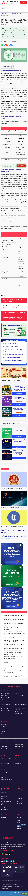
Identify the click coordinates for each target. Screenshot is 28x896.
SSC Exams (18, 761)
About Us (19, 817)
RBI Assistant (4, 807)
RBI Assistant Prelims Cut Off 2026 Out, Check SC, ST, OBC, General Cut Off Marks (14, 675)
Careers (21, 825)
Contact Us (19, 820)
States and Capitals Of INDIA (6, 780)
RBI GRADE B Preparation (4, 810)
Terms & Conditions (19, 886)
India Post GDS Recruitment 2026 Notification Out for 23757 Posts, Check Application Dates (14, 632)
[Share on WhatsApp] (2, 45)
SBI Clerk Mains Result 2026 (20, 705)
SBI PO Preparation (6, 792)
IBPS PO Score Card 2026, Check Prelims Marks (13, 624)
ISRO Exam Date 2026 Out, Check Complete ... (12, 507)
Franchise (19, 828)
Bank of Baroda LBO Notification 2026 (14, 354)
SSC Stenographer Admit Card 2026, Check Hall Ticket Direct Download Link (14, 616)
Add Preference (21, 165)
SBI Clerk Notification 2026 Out (12, 357)
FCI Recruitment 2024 (12, 13)
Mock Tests (3, 724)
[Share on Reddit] (7, 45)
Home (2, 13)
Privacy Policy (5, 888)
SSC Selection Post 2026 (5, 698)
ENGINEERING (20, 803)
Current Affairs (4, 744)
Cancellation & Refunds (7, 886)
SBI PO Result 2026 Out (10, 343)
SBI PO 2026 (18, 691)
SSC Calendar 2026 (6, 758)
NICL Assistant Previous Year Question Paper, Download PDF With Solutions (14, 641)
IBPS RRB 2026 (5, 713)
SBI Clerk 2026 (18, 693)
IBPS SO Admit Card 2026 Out (12, 346)
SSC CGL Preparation (4, 804)
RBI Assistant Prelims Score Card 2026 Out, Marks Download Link (14, 671)
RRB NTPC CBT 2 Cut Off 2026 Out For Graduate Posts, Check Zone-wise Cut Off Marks (13, 666)
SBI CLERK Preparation (4, 795)
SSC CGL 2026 (4, 690)
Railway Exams (18, 763)
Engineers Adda (19, 746)
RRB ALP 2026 (4, 772)
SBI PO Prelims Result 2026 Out (15, 325)
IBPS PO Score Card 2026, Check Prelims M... (12, 526)
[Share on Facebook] (10, 45)
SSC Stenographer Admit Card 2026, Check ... (12, 488)
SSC (18, 796)
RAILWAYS (19, 798)
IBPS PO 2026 (4, 708)
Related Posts (5, 469)
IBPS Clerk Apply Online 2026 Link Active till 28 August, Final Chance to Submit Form (14, 649)
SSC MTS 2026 (4, 695)
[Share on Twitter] (12, 45)
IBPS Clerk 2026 (5, 710)
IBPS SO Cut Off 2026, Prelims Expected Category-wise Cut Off (13, 636)
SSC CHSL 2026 (5, 693)
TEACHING (19, 801)
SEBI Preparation (5, 798)
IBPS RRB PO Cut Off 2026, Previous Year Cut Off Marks (14, 661)
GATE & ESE (4, 817)
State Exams (4, 746)
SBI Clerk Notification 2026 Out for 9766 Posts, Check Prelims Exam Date (14, 645)
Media (18, 822)
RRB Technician (5, 763)
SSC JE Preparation (6, 801)
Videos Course (4, 729)
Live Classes (4, 726)
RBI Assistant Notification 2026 (19, 712)
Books (2, 733)
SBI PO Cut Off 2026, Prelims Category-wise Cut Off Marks (14, 628)
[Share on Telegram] (5, 45)
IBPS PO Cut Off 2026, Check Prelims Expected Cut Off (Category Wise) (14, 657)
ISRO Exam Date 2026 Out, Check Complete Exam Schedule (14, 620)
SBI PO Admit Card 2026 (5, 705)
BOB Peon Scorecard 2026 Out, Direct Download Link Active (12, 653)
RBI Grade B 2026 (19, 695)
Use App (24, 2)
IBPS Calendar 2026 (6, 761)
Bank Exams (18, 758)
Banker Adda (4, 748)
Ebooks (3, 731)
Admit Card (3, 777)
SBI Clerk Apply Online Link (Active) (13, 360)
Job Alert (3, 775)
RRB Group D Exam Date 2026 (20, 709)
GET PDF (24, 893)
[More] (24, 6)
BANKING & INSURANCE (20, 793)
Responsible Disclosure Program (10, 884)
